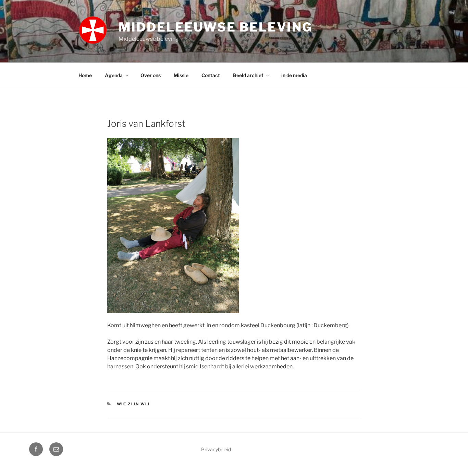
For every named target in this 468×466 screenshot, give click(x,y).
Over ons (150, 75)
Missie (181, 75)
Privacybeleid (216, 449)
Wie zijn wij (133, 404)
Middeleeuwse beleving (215, 27)
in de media (294, 75)
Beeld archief (248, 75)
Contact (210, 75)
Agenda (114, 75)
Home (85, 75)
